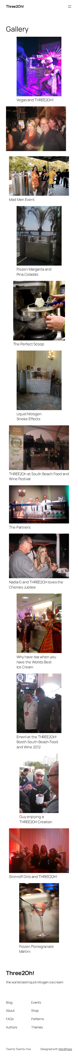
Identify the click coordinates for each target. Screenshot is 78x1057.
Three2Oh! (15, 6)
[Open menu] (69, 6)
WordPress (65, 1049)
